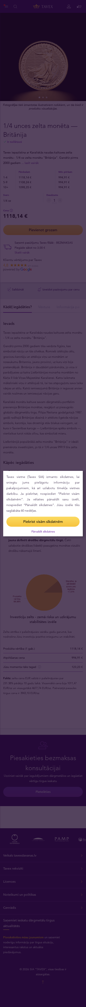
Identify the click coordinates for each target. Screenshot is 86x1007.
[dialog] (43, 503)
